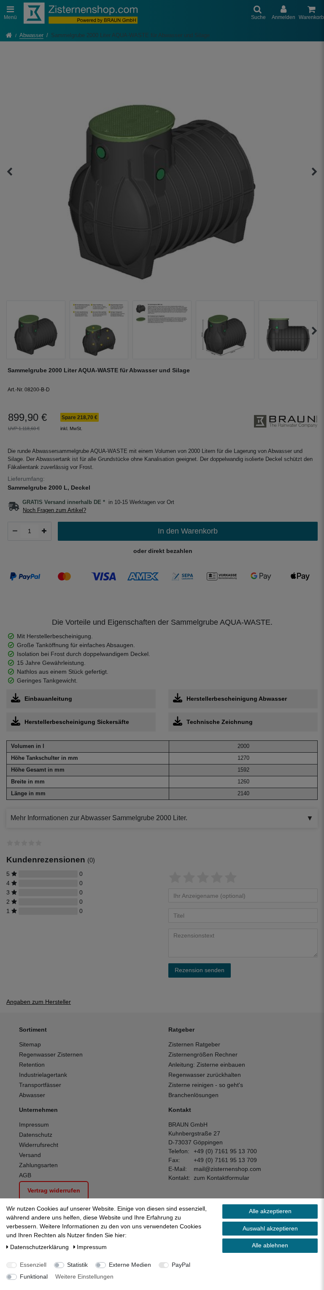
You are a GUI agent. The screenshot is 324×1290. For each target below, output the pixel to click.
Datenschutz (35, 1134)
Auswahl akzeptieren (270, 1228)
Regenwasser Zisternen (51, 1054)
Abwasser (31, 35)
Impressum (34, 1124)
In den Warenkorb (188, 531)
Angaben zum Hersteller (38, 1001)
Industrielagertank (43, 1074)
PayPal (181, 1264)
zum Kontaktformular (221, 1177)
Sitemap (30, 1044)
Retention (32, 1064)
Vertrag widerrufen (53, 1190)
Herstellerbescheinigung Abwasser (236, 698)
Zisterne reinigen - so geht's (205, 1084)
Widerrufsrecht (38, 1144)
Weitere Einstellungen (84, 1276)
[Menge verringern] (15, 531)
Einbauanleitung (48, 698)
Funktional (34, 1276)
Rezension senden (199, 970)
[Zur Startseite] (81, 13)
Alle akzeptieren (270, 1211)
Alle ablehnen (270, 1245)
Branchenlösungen (193, 1095)
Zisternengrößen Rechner (203, 1054)
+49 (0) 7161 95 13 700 (225, 1151)
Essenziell (33, 1264)
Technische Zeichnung (219, 721)
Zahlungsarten (38, 1165)
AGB (25, 1175)
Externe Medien (130, 1264)
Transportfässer (40, 1084)
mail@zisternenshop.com (227, 1168)
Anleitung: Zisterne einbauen (206, 1064)
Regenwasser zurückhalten (204, 1074)
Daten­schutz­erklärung (40, 1247)
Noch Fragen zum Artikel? (54, 510)
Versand (30, 1155)
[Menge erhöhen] (44, 531)
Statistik (77, 1264)
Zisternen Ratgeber (194, 1044)
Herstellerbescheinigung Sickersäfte (76, 721)
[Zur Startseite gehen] (9, 36)
